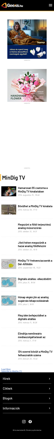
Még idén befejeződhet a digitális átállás (32, 317)
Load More (6, 369)
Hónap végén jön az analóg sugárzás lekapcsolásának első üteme (33, 300)
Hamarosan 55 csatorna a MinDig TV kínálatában (33, 189)
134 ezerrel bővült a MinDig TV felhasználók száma (35, 353)
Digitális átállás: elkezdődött (34, 279)
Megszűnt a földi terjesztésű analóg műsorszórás (34, 226)
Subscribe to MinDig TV (11, 371)
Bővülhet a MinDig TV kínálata (35, 206)
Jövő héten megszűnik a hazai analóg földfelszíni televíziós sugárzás (32, 246)
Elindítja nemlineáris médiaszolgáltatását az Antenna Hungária (31, 337)
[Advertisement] (27, 139)
